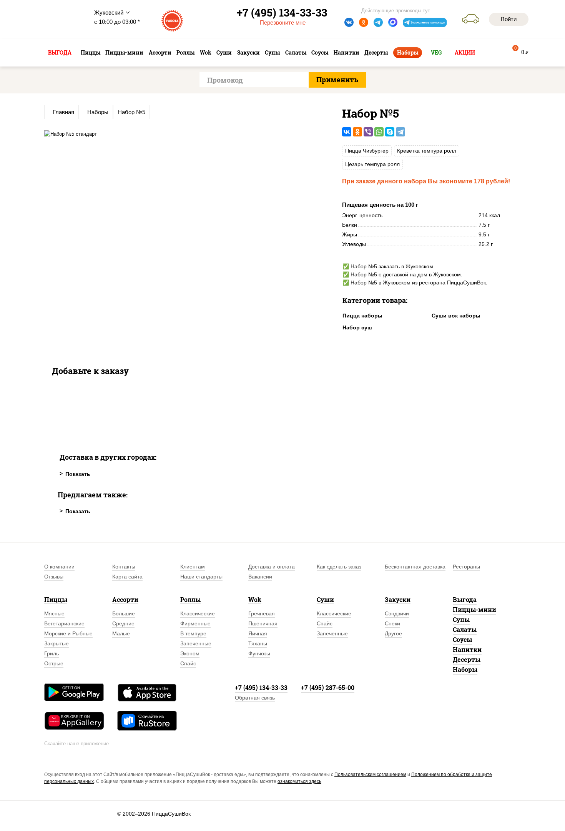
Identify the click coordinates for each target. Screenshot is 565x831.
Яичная (257, 633)
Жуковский (108, 12)
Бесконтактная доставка (415, 566)
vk (349, 22)
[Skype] (389, 131)
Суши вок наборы (456, 315)
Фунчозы (259, 653)
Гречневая (261, 613)
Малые (121, 633)
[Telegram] (400, 131)
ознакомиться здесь (299, 781)
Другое (393, 633)
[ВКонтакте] (346, 131)
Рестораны (466, 566)
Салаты (465, 629)
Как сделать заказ (339, 566)
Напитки (467, 649)
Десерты (466, 659)
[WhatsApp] (379, 131)
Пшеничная (263, 623)
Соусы (462, 639)
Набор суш (357, 327)
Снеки (392, 623)
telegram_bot (425, 22)
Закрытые (56, 643)
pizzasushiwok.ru (63, 19)
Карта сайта (127, 576)
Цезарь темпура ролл (372, 164)
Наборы (465, 669)
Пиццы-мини (474, 609)
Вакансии (260, 576)
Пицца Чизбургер (367, 151)
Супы (461, 619)
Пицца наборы (362, 315)
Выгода (465, 599)
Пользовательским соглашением (370, 774)
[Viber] (368, 131)
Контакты (123, 566)
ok (363, 22)
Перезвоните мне (283, 22)
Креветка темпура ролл (426, 151)
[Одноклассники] (357, 131)
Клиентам (192, 566)
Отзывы (53, 576)
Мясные (54, 613)
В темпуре (193, 633)
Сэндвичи (397, 613)
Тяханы (257, 643)
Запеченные (195, 643)
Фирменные (195, 623)
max (392, 22)
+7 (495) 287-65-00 (327, 687)
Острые (53, 663)
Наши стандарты (201, 576)
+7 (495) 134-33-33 (261, 687)
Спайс (188, 663)
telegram (378, 22)
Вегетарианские (64, 623)
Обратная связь (255, 698)
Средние (123, 623)
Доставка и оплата (271, 566)
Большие (123, 613)
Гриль (51, 653)
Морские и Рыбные (68, 633)
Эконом (189, 653)
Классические (197, 613)
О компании (59, 566)
